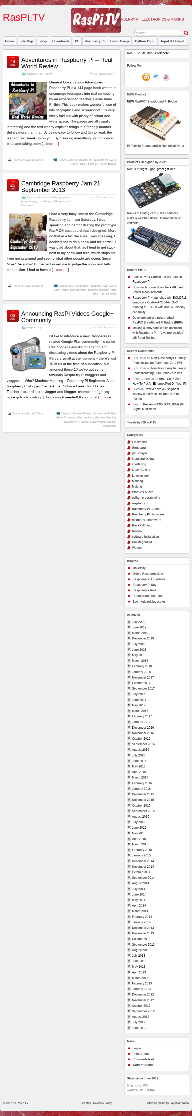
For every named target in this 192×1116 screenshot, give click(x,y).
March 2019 (140, 633)
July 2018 (138, 644)
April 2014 (139, 905)
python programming (146, 497)
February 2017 (142, 716)
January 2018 (141, 672)
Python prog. (145, 41)
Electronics (139, 442)
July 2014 (138, 889)
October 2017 (141, 683)
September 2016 (143, 744)
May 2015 (139, 833)
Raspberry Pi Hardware (148, 514)
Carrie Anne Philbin (104, 413)
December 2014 (143, 861)
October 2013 (141, 939)
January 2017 (141, 722)
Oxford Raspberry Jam (147, 574)
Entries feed (140, 1054)
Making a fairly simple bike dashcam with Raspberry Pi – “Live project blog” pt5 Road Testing (158, 332)
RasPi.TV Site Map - (148, 53)
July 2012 (138, 1022)
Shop (42, 41)
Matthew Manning (98, 289)
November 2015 (143, 800)
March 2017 (140, 711)
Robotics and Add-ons (147, 596)
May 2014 (139, 900)
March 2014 (140, 911)
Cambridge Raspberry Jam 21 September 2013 (60, 186)
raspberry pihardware (146, 520)
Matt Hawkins (78, 289)
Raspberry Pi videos (76, 421)
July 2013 (138, 955)
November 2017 (143, 677)
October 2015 (141, 805)
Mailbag (137, 481)
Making (137, 486)
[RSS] (146, 77)
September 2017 (143, 688)
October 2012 (141, 1006)
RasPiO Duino (142, 525)
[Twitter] (156, 77)
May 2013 (139, 966)
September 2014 (143, 877)
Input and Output (37, 197)
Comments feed (143, 1059)
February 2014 (142, 917)
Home (9, 41)
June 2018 (139, 649)
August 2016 (140, 749)
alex (28, 159)
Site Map (26, 41)
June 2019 (139, 627)
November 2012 (143, 1000)
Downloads (61, 41)
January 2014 (141, 922)
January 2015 (141, 855)
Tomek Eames (107, 163)
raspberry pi (95, 41)
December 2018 (143, 638)
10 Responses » (104, 73)
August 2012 (140, 1017)
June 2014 (139, 894)
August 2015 (140, 816)
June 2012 (139, 1028)
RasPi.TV (24, 17)
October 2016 (141, 738)
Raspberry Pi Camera (147, 509)
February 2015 (142, 850)
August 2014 (140, 883)
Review (48, 73)
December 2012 (143, 994)
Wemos (137, 547)
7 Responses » (105, 197)
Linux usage (120, 41)
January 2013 (141, 989)
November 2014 (143, 866)
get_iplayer (139, 453)
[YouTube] (166, 77)
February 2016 (142, 783)
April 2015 (139, 839)
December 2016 (143, 727)
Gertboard (139, 448)
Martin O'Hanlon (65, 417)
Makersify (139, 568)
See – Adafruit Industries (149, 601)
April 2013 (139, 972)
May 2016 (139, 766)
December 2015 (143, 794)
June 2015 (139, 827)
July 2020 (138, 622)
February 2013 (142, 983)
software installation (145, 536)
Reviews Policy (102, 1102)
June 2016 (139, 761)
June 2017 (139, 700)
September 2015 (143, 811)
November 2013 (143, 933)
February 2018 (142, 666)
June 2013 (139, 961)
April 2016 (139, 772)
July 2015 (138, 822)
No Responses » (104, 327)
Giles (136, 389)
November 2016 (143, 733)
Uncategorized (142, 542)
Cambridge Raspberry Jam (91, 285)
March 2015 (140, 844)
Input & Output (172, 41)
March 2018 (140, 660)
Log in (136, 1048)
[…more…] (50, 144)
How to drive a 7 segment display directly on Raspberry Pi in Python (155, 393)
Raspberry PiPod (144, 590)
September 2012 (143, 1011)
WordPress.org (142, 1065)
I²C (77, 41)
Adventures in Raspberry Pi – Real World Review (66, 63)
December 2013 (143, 928)
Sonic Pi (93, 163)
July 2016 (138, 755)
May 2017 (139, 705)
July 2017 (138, 694)
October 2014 (141, 872)
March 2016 (140, 777)
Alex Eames (84, 413)
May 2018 (139, 655)
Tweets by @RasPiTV (141, 422)
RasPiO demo (108, 293)
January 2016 (141, 789)
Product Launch (143, 492)
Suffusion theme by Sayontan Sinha (167, 1102)
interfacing (55, 197)
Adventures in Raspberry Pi (91, 159)
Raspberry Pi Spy (144, 585)
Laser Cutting (141, 470)
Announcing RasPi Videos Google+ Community (67, 316)
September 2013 (143, 944)
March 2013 (140, 978)
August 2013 (140, 950)
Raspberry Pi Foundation (149, 579)
